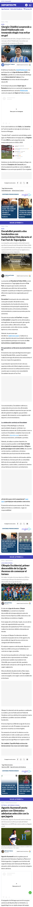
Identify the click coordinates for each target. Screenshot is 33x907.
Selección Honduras (16, 9)
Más (6, 22)
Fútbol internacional (10, 802)
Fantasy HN (8, 1)
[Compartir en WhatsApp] (20, 182)
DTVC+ (3, 1)
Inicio (2, 22)
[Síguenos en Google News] (27, 182)
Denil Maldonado (6, 190)
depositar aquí (14, 435)
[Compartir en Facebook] (17, 182)
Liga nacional (9, 560)
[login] (26, 5)
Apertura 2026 (5, 767)
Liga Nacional (5, 9)
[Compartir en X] (24, 182)
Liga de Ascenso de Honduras (18, 767)
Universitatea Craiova (18, 190)
